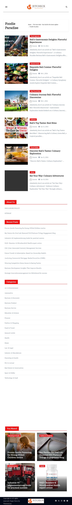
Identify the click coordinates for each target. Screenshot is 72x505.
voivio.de (8, 415)
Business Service (10, 308)
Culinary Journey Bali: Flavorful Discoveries (45, 96)
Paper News (14, 501)
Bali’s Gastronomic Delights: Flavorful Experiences (48, 41)
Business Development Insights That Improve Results (23, 268)
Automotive (9, 293)
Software (33, 119)
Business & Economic (12, 298)
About (32, 172)
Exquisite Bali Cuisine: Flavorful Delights (45, 68)
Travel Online (34, 147)
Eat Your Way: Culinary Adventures (47, 175)
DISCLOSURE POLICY (12, 208)
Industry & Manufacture (13, 353)
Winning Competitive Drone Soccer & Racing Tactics (23, 263)
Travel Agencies (35, 36)
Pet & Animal (9, 363)
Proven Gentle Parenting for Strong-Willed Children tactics (25, 228)
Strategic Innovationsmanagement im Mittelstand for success (26, 273)
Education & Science (12, 313)
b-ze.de (7, 407)
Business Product (10, 303)
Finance (7, 318)
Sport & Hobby (10, 373)
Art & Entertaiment (11, 288)
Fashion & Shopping (12, 323)
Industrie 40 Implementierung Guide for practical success (24, 238)
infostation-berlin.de (12, 396)
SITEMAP (8, 213)
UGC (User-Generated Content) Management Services (23, 248)
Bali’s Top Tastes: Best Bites (43, 123)
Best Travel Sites (35, 91)
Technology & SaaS (11, 378)
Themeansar (7, 504)
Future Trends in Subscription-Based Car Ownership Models (25, 253)
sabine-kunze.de (10, 399)
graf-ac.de (8, 412)
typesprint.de (9, 404)
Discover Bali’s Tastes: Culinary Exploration (45, 152)
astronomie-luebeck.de (12, 409)
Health (7, 338)
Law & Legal (9, 348)
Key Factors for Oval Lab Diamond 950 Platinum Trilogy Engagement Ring (30, 233)
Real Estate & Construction (14, 368)
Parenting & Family (11, 358)
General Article (35, 63)
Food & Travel (10, 328)
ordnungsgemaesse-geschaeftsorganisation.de (20, 393)
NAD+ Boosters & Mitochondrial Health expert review (23, 243)
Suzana (34, 46)
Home (7, 343)
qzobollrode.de (10, 391)
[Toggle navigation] (6, 7)
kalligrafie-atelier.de (11, 401)
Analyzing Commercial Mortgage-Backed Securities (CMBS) (25, 258)
